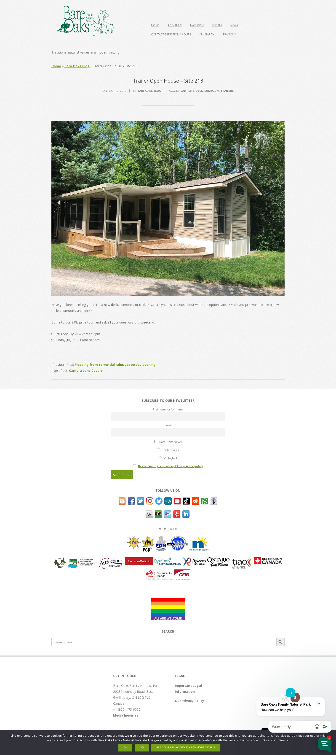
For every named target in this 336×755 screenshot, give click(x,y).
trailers (227, 91)
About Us (174, 25)
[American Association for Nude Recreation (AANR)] (177, 538)
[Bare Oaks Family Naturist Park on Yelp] (176, 513)
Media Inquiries (125, 715)
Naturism (197, 25)
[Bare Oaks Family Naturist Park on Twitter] (140, 500)
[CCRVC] (82, 560)
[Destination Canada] (268, 560)
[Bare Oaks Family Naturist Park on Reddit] (195, 500)
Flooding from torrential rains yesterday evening (115, 364)
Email (168, 425)
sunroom (211, 91)
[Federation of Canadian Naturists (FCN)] (148, 538)
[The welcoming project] (168, 601)
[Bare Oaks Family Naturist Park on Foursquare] (167, 513)
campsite (187, 91)
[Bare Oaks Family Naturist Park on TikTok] (186, 500)
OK (125, 747)
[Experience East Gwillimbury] (167, 560)
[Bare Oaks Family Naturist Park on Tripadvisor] (158, 513)
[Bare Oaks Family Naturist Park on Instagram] (149, 500)
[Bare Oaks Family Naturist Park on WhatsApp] (204, 500)
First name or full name (168, 409)
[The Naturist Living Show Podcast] (213, 500)
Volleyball (170, 458)
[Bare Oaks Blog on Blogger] (122, 500)
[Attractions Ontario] (111, 560)
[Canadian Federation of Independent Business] (182, 572)
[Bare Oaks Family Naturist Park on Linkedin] (185, 513)
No (142, 747)
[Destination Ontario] (218, 560)
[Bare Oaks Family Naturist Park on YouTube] (177, 500)
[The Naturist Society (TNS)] (199, 538)
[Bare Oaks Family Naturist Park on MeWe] (168, 500)
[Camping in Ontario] (60, 560)
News (234, 25)
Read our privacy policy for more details (185, 747)
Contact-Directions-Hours (171, 34)
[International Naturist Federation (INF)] (134, 538)
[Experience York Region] (194, 560)
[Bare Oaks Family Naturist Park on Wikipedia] (149, 513)
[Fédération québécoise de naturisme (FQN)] (161, 538)
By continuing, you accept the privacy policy (170, 466)
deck (199, 91)
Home (155, 25)
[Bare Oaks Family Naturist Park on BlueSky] (159, 500)
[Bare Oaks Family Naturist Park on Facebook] (131, 500)
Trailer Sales (170, 450)
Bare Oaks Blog (77, 66)
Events (217, 25)
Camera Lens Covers (86, 370)
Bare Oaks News (170, 442)
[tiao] (241, 560)
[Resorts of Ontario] (139, 560)
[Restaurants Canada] (159, 572)
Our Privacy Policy (189, 700)
